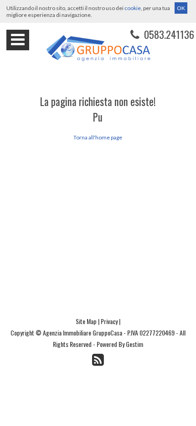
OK (181, 8)
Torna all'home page (97, 137)
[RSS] (98, 359)
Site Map (86, 321)
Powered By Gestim (120, 344)
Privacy (109, 321)
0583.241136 (168, 34)
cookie (132, 8)
